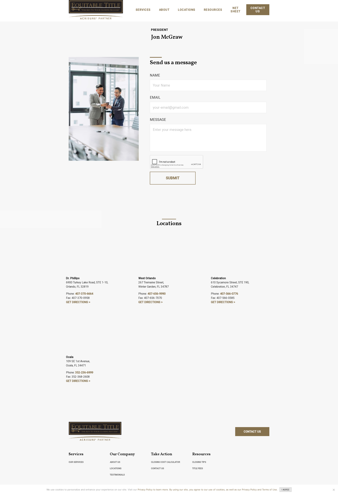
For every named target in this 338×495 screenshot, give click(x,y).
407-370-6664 (84, 293)
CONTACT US (252, 431)
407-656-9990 (156, 293)
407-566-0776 (229, 293)
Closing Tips (199, 462)
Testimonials (117, 475)
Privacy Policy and (252, 489)
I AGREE (285, 489)
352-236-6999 (84, 372)
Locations (186, 9)
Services (143, 9)
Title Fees (197, 468)
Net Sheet (236, 9)
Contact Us (258, 9)
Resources (213, 9)
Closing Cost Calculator (165, 462)
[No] (333, 489)
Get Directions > (78, 302)
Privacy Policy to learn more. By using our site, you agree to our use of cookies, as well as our (190, 489)
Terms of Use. (270, 489)
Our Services (76, 462)
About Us (115, 462)
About (164, 9)
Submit (173, 178)
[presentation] (176, 162)
